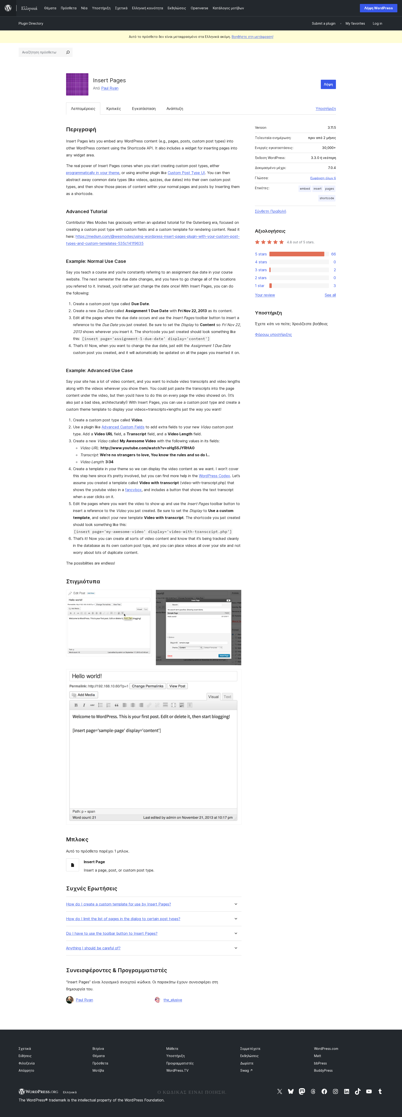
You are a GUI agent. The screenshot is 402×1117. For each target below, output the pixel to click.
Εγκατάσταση (144, 108)
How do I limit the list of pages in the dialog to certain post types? (123, 919)
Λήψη (328, 84)
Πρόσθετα (100, 1063)
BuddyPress (323, 1070)
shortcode (327, 198)
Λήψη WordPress (378, 8)
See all (330, 295)
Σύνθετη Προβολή (270, 211)
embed (305, 188)
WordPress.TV (177, 1070)
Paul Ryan (109, 88)
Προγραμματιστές (180, 1063)
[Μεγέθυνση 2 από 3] (235, 596)
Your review (265, 295)
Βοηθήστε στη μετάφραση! (252, 37)
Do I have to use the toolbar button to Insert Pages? (111, 933)
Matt (317, 1056)
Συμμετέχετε (250, 1049)
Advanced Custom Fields (123, 427)
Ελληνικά (70, 1092)
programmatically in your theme (92, 172)
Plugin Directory (31, 23)
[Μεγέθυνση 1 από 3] (145, 596)
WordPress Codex (214, 475)
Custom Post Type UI (186, 172)
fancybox (133, 489)
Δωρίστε (247, 1063)
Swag (246, 1070)
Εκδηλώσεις (249, 1056)
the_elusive (173, 1000)
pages (329, 188)
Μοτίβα (98, 1070)
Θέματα (99, 1056)
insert (318, 188)
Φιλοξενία (27, 1063)
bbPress (320, 1063)
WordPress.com (326, 1049)
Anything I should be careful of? (93, 948)
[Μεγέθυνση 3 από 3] (235, 675)
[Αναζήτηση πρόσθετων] (68, 52)
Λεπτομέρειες (83, 108)
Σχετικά (25, 1049)
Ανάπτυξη (175, 108)
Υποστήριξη (326, 108)
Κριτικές (113, 108)
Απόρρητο (26, 1070)
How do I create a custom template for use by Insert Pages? (118, 904)
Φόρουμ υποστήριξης (273, 334)
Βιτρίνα (98, 1049)
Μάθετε (172, 1049)
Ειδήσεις (25, 1056)
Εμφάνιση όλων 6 (323, 178)
